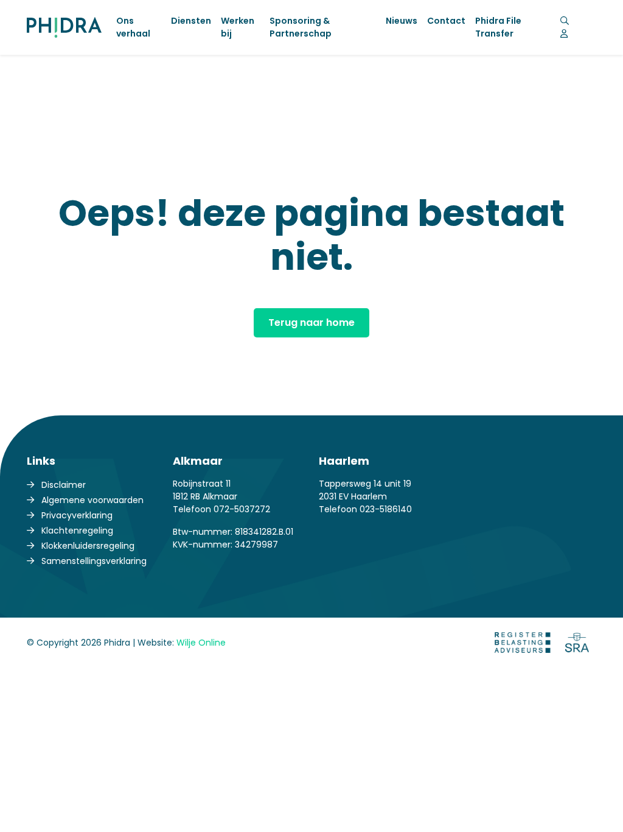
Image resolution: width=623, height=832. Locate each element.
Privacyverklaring (77, 515)
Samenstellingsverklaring (94, 561)
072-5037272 (242, 509)
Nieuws (401, 21)
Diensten (191, 21)
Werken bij (237, 27)
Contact (446, 21)
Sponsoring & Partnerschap (301, 27)
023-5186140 (386, 509)
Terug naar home (311, 323)
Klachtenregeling (77, 530)
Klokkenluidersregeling (87, 546)
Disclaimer (63, 485)
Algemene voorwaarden (92, 500)
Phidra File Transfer (498, 27)
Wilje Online (201, 642)
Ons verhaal (133, 27)
